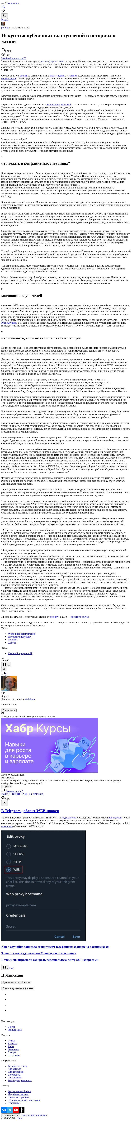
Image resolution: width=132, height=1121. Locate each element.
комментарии (8, 78)
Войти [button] (4, 20)
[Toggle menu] (2, 3)
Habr (19, 1118)
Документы (14, 1074)
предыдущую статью (52, 61)
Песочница (14, 1055)
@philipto (30, 699)
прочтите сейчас (80, 616)
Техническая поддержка (33, 1115)
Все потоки (12, 3)
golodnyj (54, 616)
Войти (11, 1026)
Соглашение (14, 1077)
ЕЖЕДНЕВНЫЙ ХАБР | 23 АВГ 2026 (22, 794)
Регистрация (15, 1029)
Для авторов (14, 1068)
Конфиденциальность (20, 1080)
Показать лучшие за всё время (18, 988)
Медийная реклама (18, 1094)
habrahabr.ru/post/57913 (59, 104)
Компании (13, 1049)
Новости (12, 1043)
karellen (23, 75)
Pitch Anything (57, 75)
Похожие (25, 982)
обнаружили (115, 817)
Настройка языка (11, 1115)
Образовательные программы (24, 1100)
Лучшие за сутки (11, 982)
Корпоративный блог (19, 1091)
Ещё (11, 968)
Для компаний (16, 1071)
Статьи (11, 1040)
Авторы (12, 1052)
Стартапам (13, 1103)
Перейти (7, 786)
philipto (5, 27)
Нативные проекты (18, 1097)
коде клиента (69, 817)
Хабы (11, 1046)
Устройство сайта (17, 1066)
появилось (7, 826)
